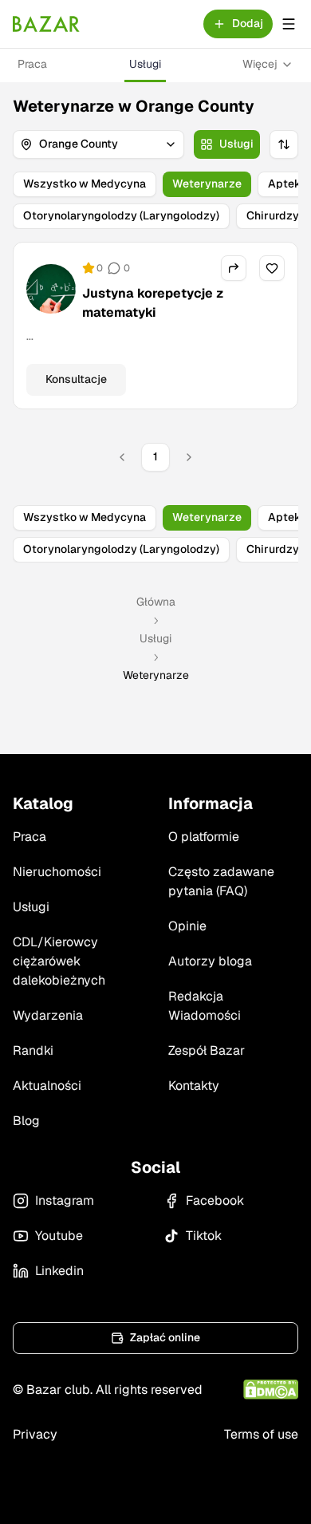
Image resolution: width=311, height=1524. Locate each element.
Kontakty (193, 1085)
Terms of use (261, 1434)
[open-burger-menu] (288, 24)
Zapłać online (165, 1337)
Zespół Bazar (206, 1050)
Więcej (260, 64)
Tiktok (204, 1235)
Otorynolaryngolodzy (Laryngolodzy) (121, 215)
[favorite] (272, 268)
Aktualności (47, 1085)
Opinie (187, 926)
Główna (155, 601)
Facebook (215, 1200)
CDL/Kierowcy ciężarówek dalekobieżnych (59, 961)
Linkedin (59, 1270)
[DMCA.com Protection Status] (270, 1390)
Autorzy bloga (210, 961)
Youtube (59, 1235)
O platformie (203, 836)
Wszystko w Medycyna (84, 183)
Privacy (35, 1434)
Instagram (64, 1200)
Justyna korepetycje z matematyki (152, 303)
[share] (233, 268)
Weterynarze (207, 183)
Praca (32, 64)
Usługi (145, 64)
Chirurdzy (272, 215)
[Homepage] (46, 24)
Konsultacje (76, 379)
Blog (26, 1120)
